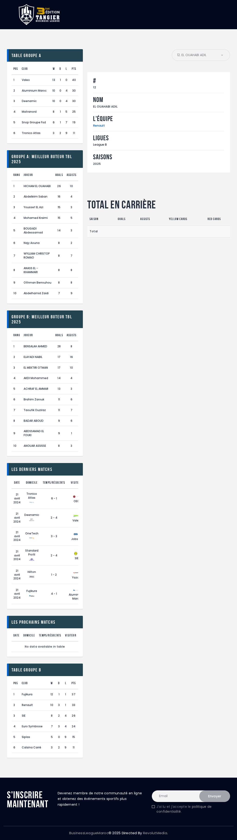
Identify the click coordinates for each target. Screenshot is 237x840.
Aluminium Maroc (34, 91)
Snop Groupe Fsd (34, 122)
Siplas (26, 737)
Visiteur (76, 482)
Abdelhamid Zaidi (36, 293)
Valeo (26, 80)
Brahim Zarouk (34, 399)
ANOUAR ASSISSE (35, 446)
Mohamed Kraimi (36, 218)
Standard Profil (31, 552)
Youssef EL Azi (33, 207)
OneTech (31, 533)
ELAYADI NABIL (33, 357)
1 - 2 (54, 575)
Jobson (76, 539)
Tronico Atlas (31, 133)
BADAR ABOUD (34, 421)
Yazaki (76, 577)
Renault (99, 125)
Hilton (32, 572)
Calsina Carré (31, 747)
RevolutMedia (155, 832)
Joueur (28, 175)
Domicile (32, 482)
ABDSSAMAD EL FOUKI (34, 433)
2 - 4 (54, 518)
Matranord (29, 112)
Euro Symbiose (32, 726)
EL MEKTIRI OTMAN (36, 368)
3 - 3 (54, 536)
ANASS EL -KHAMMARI (31, 270)
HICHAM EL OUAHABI (37, 186)
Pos (15, 68)
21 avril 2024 (17, 498)
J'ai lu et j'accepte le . (184, 809)
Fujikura (31, 591)
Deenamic (29, 101)
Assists (71, 175)
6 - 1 (54, 498)
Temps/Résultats (54, 482)
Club (25, 68)
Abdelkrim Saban (35, 196)
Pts (74, 68)
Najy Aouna (32, 243)
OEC (77, 501)
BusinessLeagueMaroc (89, 832)
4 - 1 (54, 594)
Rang (16, 175)
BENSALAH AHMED (35, 346)
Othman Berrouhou (37, 282)
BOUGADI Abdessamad (33, 230)
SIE (76, 558)
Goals (59, 175)
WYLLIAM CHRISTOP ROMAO (37, 255)
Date (17, 482)
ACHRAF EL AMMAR (36, 389)
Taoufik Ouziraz (35, 410)
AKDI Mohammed (36, 378)
